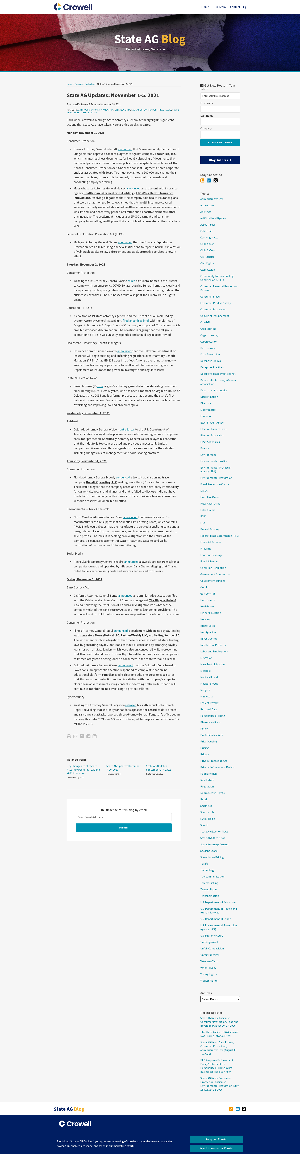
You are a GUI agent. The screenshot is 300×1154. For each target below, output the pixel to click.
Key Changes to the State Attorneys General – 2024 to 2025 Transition (83, 769)
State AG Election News (86, 112)
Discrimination (209, 397)
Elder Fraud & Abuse (212, 422)
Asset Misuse (207, 224)
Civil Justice (207, 256)
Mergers (205, 690)
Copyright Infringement (214, 316)
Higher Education (210, 613)
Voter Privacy (208, 967)
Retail (204, 799)
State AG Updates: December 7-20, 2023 (123, 767)
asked (131, 281)
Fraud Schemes (209, 561)
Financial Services (210, 542)
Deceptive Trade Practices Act (218, 373)
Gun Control (207, 593)
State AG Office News (212, 838)
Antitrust (82, 109)
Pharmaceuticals (210, 722)
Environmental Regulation (216, 478)
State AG (150, 38)
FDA (202, 523)
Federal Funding (209, 529)
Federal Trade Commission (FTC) (219, 535)
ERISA (203, 490)
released (130, 705)
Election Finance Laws (213, 429)
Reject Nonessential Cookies (216, 1148)
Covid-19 (205, 322)
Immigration (208, 632)
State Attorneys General (214, 844)
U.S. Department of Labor (215, 919)
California (206, 231)
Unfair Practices (209, 955)
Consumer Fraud (210, 296)
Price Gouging (208, 741)
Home (205, 7)
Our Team (220, 7)
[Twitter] (216, 180)
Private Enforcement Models (217, 767)
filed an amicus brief (136, 321)
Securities (206, 805)
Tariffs (204, 863)
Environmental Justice (213, 461)
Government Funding (213, 580)
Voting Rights (208, 974)
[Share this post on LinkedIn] (95, 736)
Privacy (204, 754)
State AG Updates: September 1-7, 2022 (158, 767)
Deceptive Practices (212, 367)
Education (137, 109)
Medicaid (205, 670)
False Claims (207, 510)
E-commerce (208, 409)
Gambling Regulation (213, 568)
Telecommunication (212, 876)
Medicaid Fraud (209, 677)
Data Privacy (207, 348)
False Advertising (210, 503)
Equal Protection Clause (214, 484)
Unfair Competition (212, 948)
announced (125, 149)
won (100, 386)
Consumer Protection (85, 84)
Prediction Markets (211, 735)
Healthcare (165, 109)
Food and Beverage (211, 555)
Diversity (205, 403)
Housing (205, 619)
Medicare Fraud (209, 683)
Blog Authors (214, 159)
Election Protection (212, 435)
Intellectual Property (213, 645)
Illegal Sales (207, 625)
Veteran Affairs (209, 961)
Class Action (207, 269)
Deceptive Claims (210, 361)
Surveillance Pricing (212, 857)
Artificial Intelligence (213, 218)
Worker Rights (209, 980)
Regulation (207, 786)
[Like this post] (88, 736)
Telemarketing (209, 883)
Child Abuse (207, 244)
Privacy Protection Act (213, 760)
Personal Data (208, 709)
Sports (204, 825)
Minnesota (206, 696)
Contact (235, 7)
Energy (204, 448)
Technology (207, 870)
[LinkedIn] (209, 180)
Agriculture (207, 205)
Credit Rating (208, 328)
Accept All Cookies (216, 1139)
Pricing (204, 748)
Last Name (206, 115)
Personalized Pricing (212, 715)
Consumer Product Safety (215, 303)
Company (206, 128)
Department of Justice (213, 390)
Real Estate (207, 780)
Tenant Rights (209, 889)
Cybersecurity (122, 109)
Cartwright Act (209, 237)
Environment (151, 109)
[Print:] (69, 736)
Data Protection (210, 354)
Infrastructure (208, 638)
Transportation (209, 895)
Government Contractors (215, 574)
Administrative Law (211, 199)
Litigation (206, 658)
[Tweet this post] (82, 736)
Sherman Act (208, 812)
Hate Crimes (207, 600)
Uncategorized (209, 942)
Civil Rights (207, 263)
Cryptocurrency (209, 335)
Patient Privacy (209, 703)
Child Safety (207, 250)
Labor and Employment (214, 651)
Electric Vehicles (210, 442)
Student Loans (209, 850)
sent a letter (126, 429)
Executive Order (209, 497)
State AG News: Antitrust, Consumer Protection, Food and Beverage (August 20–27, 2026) (219, 1021)
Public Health (208, 773)
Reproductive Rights (212, 793)
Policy (204, 728)
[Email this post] (75, 736)
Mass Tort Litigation (212, 664)
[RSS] (202, 180)
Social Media (207, 818)
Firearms (205, 548)
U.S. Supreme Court (211, 935)
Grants (204, 587)
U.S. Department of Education (218, 902)
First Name (207, 103)
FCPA (203, 516)
